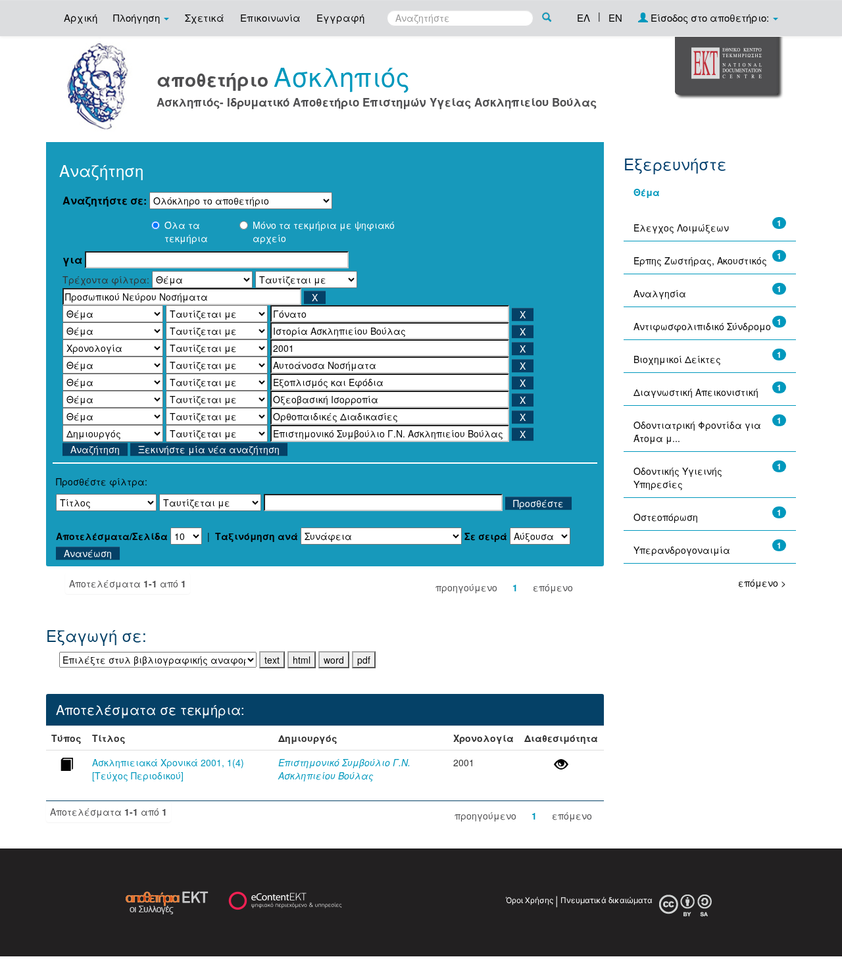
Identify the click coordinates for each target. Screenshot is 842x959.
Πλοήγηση (137, 17)
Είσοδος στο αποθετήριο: (710, 17)
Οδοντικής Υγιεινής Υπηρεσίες (677, 477)
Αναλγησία (659, 293)
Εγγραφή (340, 17)
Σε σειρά (485, 536)
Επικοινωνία (270, 17)
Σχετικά (204, 17)
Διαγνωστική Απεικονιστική (695, 392)
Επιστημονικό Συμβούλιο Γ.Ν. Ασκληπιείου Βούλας (344, 769)
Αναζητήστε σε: (104, 200)
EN (615, 17)
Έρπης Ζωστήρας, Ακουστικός (700, 260)
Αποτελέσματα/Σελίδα (112, 536)
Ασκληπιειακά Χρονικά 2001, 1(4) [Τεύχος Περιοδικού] (168, 769)
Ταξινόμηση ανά (256, 536)
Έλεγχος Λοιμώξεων (681, 227)
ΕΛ (583, 17)
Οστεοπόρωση (665, 517)
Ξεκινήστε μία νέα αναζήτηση (209, 449)
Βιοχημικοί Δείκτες (677, 359)
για (72, 260)
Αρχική (80, 17)
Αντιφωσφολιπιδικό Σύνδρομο (702, 326)
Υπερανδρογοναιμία (681, 549)
